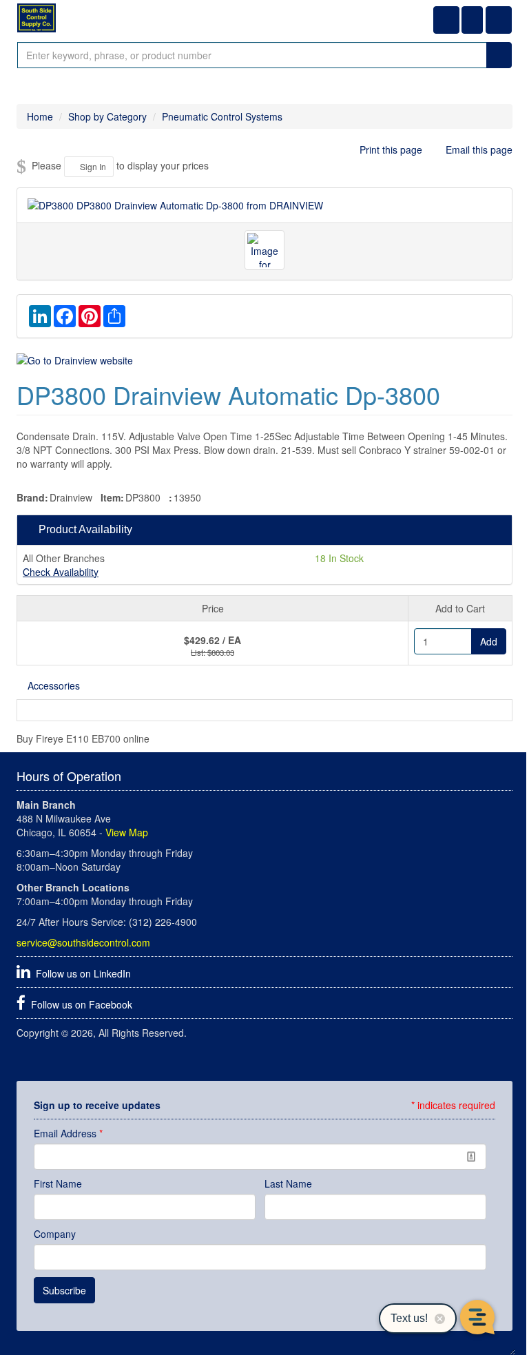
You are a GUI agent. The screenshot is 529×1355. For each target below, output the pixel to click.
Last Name (288, 1183)
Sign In (92, 166)
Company (55, 1234)
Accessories (54, 685)
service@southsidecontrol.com (83, 942)
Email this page (477, 149)
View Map (126, 832)
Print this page (391, 149)
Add (488, 641)
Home (40, 116)
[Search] (499, 55)
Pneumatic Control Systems (222, 116)
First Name (58, 1183)
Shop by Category (107, 116)
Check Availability (60, 572)
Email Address (68, 1133)
